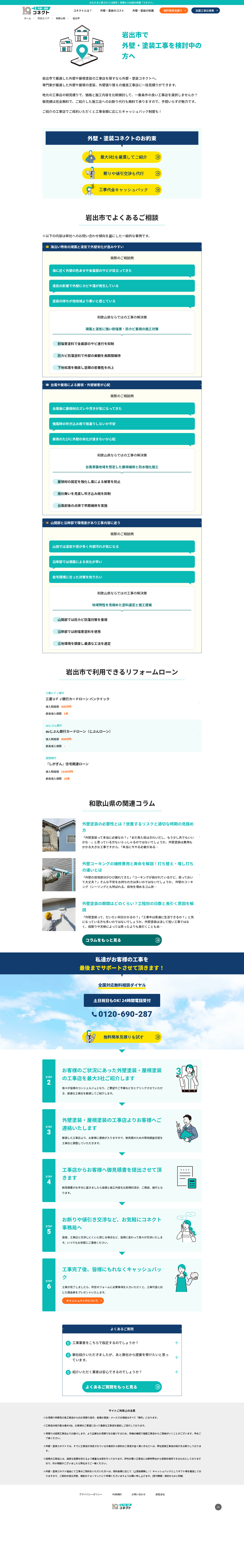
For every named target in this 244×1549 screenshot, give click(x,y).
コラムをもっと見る (103, 940)
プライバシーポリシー (90, 1494)
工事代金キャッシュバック (123, 189)
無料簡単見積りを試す (124, 1037)
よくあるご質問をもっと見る (111, 1387)
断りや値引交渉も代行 (124, 173)
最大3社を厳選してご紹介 (123, 157)
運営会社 (160, 1494)
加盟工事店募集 (205, 10)
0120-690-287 (125, 1014)
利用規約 (117, 1494)
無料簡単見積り (173, 10)
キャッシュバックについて (82, 1301)
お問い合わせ (139, 1494)
